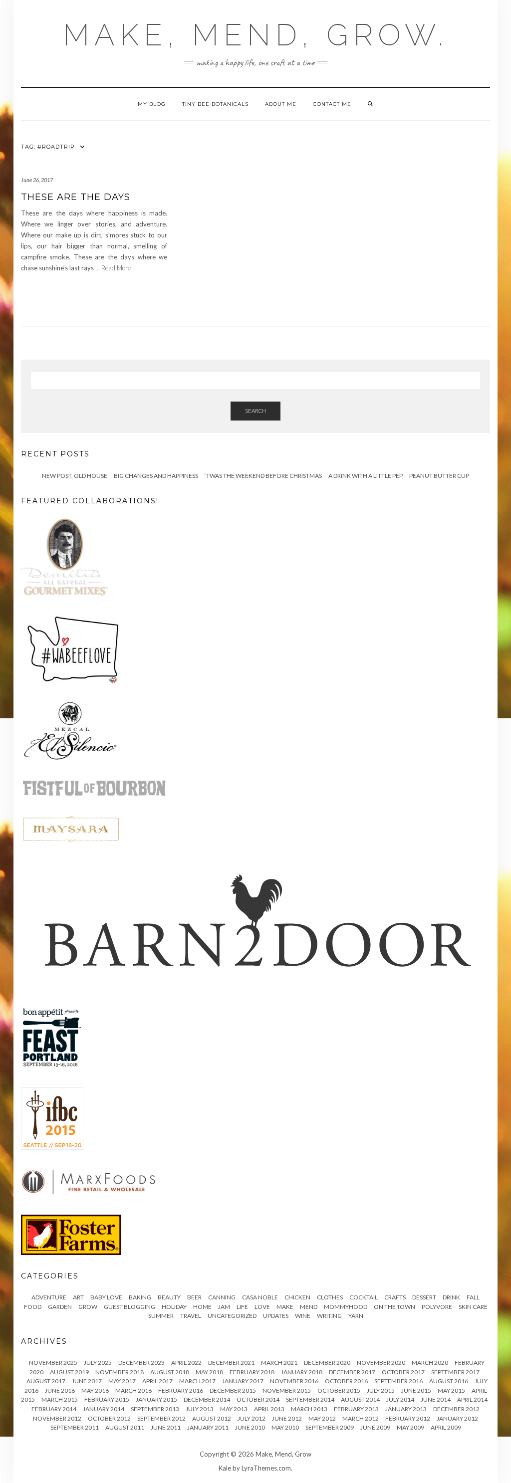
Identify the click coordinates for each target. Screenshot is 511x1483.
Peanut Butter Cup (439, 475)
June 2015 (416, 1390)
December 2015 (233, 1390)
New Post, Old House (74, 475)
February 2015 (106, 1399)
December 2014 (207, 1399)
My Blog (152, 104)
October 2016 (346, 1381)
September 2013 (155, 1409)
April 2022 (186, 1362)
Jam (224, 1306)
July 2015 (381, 1390)
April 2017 (157, 1381)
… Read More (113, 268)
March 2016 (133, 1390)
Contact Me (332, 104)
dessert (424, 1297)
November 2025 (53, 1362)
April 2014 (472, 1399)
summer (161, 1315)
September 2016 (398, 1381)
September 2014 (310, 1399)
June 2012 (287, 1418)
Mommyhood (345, 1306)
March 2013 (309, 1409)
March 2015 (59, 1399)
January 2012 (457, 1418)
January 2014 (103, 1409)
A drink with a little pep (365, 475)
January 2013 (406, 1409)
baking (140, 1297)
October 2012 (109, 1418)
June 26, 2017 (37, 180)
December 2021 (231, 1362)
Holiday (174, 1306)
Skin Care (473, 1306)
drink (451, 1297)
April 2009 (446, 1427)
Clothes (330, 1297)
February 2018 (252, 1372)
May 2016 (95, 1390)
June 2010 (250, 1427)
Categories (50, 1275)
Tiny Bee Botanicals (215, 104)
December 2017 (352, 1372)
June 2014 (436, 1399)
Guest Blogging (129, 1306)
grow (87, 1306)
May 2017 (122, 1381)
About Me (280, 104)
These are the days (75, 197)
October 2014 (258, 1399)
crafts (395, 1297)
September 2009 (329, 1427)
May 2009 (410, 1427)
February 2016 (180, 1390)
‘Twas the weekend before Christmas (263, 475)
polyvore (437, 1306)
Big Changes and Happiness (156, 475)
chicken (297, 1297)
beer (194, 1297)
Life (242, 1306)
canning (222, 1297)
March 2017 (197, 1381)
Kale (225, 1468)
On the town (394, 1306)
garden (60, 1306)
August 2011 (124, 1427)
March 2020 (430, 1362)
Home (202, 1306)
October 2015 (338, 1390)
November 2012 (57, 1418)
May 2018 (209, 1372)
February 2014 (53, 1409)
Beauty (169, 1297)
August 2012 (211, 1418)
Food (32, 1306)
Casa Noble (260, 1297)
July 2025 (98, 1362)
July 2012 (251, 1418)
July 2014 (400, 1399)
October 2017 (403, 1372)
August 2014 (360, 1399)
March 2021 (279, 1362)
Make (284, 1306)
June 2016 (60, 1390)
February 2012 (407, 1418)
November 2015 (286, 1390)
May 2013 (234, 1409)
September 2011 (74, 1427)
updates (275, 1315)
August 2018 (169, 1372)
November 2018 (119, 1372)
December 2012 (456, 1409)
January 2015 (156, 1399)
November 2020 (381, 1362)
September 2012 (161, 1418)
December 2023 (141, 1362)
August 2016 (448, 1381)
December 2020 (327, 1362)
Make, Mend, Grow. (255, 34)
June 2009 (375, 1427)
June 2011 (166, 1427)
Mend (308, 1306)
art (78, 1297)
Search (255, 411)
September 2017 (455, 1372)
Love (262, 1306)
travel (190, 1315)
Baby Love (106, 1297)
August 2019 (69, 1372)
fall (473, 1297)
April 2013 (269, 1409)
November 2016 (294, 1381)
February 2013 (356, 1409)
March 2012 (360, 1418)
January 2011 (208, 1427)
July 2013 (200, 1409)
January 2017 (242, 1381)
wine (302, 1315)
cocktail (363, 1297)
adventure (48, 1297)
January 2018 (301, 1372)
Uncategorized (232, 1315)
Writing (329, 1315)
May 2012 (322, 1418)
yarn (355, 1315)
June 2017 (87, 1381)
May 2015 (451, 1390)
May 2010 (285, 1427)
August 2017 (45, 1381)
